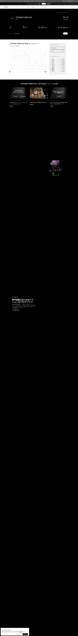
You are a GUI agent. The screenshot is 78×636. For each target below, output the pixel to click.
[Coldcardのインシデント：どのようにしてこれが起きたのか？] (19, 93)
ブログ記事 (11, 100)
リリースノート (35, 100)
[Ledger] (6, 7)
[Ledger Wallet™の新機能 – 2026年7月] (39, 93)
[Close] (28, 629)
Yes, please (43, 3)
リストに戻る (13, 12)
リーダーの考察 (14, 100)
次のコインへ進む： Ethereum (62, 12)
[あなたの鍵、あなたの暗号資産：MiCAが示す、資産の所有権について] (59, 93)
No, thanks (48, 3)
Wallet (65, 33)
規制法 (54, 100)
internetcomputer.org (17, 33)
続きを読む (31, 104)
